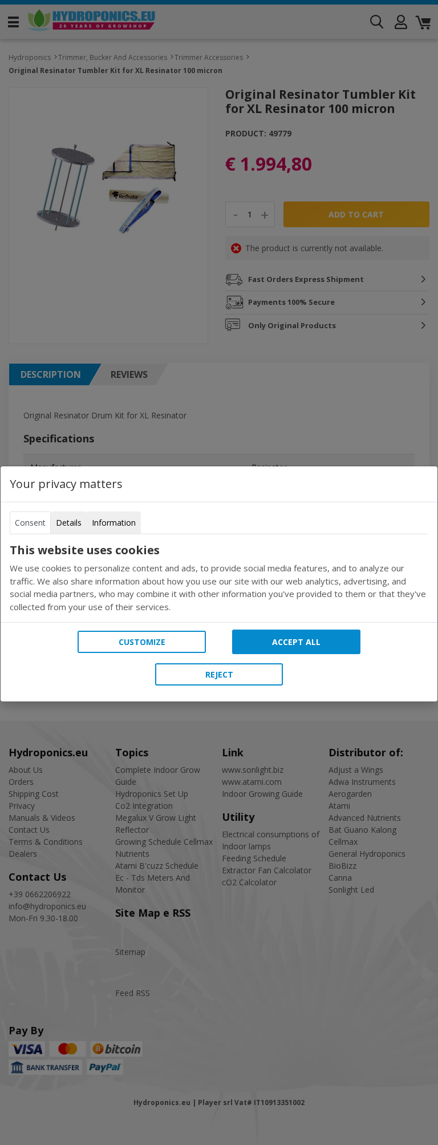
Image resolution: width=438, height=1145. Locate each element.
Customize (142, 641)
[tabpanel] (219, 578)
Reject (219, 674)
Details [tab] (69, 522)
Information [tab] (114, 522)
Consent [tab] (30, 522)
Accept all (296, 641)
